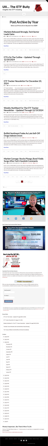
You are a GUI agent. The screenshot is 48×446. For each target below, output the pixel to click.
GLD (17, 49)
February (8, 369)
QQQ (21, 49)
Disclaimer (20, 438)
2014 (6, 399)
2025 (6, 339)
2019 (6, 386)
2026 (6, 336)
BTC (4, 49)
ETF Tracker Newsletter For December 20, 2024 (23, 82)
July (7, 356)
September (8, 351)
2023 (6, 375)
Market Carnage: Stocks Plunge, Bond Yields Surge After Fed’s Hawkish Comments (23, 159)
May (7, 361)
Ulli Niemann (24, 215)
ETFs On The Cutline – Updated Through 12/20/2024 (22, 58)
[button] (24, 14)
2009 (6, 413)
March (7, 367)
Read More (6, 45)
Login (41, 438)
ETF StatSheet (26, 112)
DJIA (8, 49)
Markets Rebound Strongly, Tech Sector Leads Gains (21, 32)
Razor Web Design (31, 443)
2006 (6, 421)
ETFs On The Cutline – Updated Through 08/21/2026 (15, 316)
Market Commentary (27, 36)
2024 (6, 342)
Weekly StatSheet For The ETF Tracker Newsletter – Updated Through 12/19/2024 (23, 109)
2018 (6, 388)
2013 (6, 402)
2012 (6, 405)
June (7, 359)
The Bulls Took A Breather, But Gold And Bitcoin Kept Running (16, 326)
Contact (35, 36)
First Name (6, 295)
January (7, 372)
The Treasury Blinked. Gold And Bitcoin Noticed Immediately (16, 329)
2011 (6, 407)
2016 (6, 394)
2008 (6, 416)
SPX (25, 49)
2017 (6, 391)
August (7, 354)
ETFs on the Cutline (27, 61)
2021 (6, 380)
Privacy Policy (36, 438)
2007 (6, 418)
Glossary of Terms (28, 438)
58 (28, 181)
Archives (11, 438)
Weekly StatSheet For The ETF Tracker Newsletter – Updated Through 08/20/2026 (21, 323)
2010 (6, 410)
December (8, 344)
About (6, 438)
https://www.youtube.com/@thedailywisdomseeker (12, 432)
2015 (6, 397)
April (7, 364)
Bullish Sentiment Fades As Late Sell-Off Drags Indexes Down (22, 134)
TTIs (43, 49)
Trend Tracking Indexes (34, 49)
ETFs (13, 49)
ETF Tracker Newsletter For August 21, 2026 (13, 320)
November (8, 346)
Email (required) (7, 290)
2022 (6, 378)
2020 (6, 383)
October (8, 349)
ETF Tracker (24, 85)
